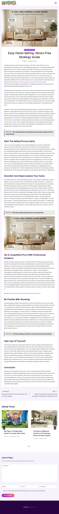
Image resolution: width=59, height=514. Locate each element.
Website (43, 486)
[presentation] (15, 419)
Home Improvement (29, 49)
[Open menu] (55, 2)
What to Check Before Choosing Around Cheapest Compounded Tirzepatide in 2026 (44, 394)
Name (4, 486)
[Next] (55, 428)
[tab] (28, 446)
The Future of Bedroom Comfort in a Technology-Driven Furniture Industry (42, 433)
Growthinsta (31, 507)
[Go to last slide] (4, 428)
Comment (5, 466)
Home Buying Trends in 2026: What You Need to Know (25, 293)
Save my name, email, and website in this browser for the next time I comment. (24, 491)
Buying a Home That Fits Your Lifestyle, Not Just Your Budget (14, 394)
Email (24, 486)
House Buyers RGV (14, 122)
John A (25, 61)
